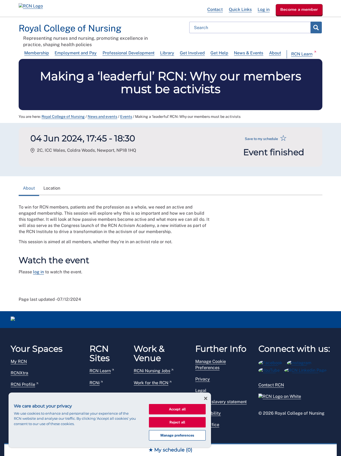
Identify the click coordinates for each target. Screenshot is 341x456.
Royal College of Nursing (63, 116)
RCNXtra (19, 372)
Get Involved (192, 52)
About (275, 52)
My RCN (19, 361)
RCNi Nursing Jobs (152, 370)
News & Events (248, 52)
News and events (102, 116)
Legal (200, 390)
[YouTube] (271, 369)
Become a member (299, 9)
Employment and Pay (76, 52)
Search (316, 27)
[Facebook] (272, 362)
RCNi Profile (23, 384)
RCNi (95, 382)
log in (38, 271)
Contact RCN (271, 384)
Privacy (202, 379)
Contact (215, 9)
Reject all (177, 422)
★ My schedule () (170, 450)
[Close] (205, 398)
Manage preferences (177, 435)
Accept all (177, 409)
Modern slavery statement (221, 401)
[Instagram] (301, 362)
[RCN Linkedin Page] (307, 369)
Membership (36, 52)
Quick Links (240, 9)
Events (126, 116)
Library (167, 52)
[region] (110, 420)
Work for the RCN (151, 382)
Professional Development (129, 52)
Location (51, 188)
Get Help (219, 52)
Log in (264, 9)
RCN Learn (301, 54)
